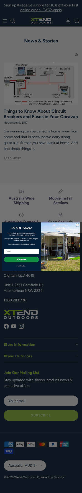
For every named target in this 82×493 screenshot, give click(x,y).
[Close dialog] (77, 225)
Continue (21, 260)
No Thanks (21, 266)
